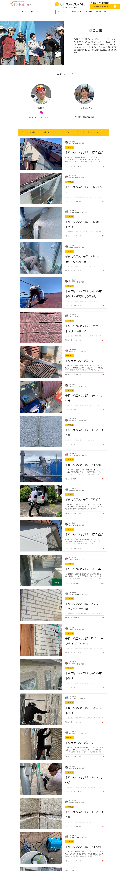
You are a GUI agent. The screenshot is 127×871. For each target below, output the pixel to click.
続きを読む (92, 132)
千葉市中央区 (44, 132)
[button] (105, 132)
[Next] (115, 6)
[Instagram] (41, 113)
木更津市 (68, 132)
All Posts (23, 132)
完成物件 (33, 132)
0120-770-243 (72, 4)
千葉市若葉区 (79, 132)
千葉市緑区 (57, 132)
